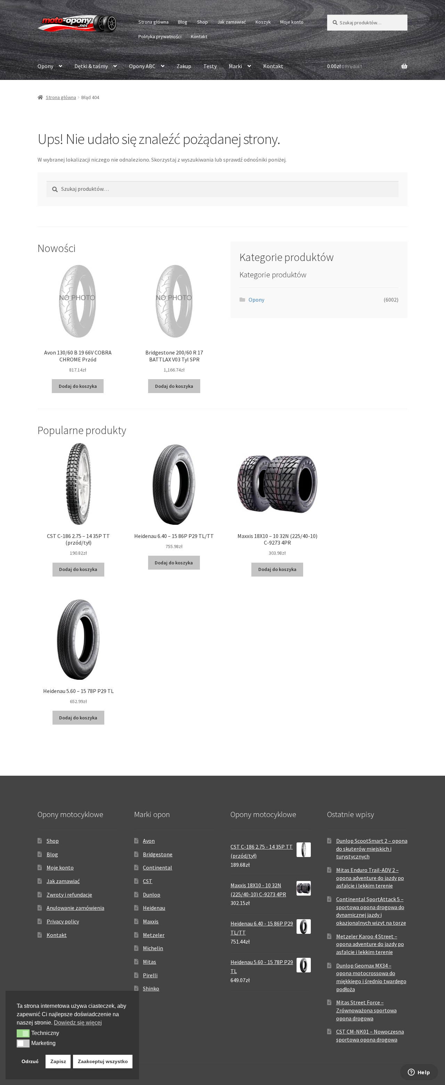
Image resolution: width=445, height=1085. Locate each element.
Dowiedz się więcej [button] (78, 1023)
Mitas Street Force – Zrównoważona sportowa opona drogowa (366, 1010)
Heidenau (154, 907)
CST (147, 881)
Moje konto (292, 22)
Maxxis (151, 921)
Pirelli (150, 975)
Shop (202, 22)
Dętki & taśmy (91, 66)
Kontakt (199, 36)
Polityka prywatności (159, 36)
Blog (182, 22)
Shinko (151, 988)
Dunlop (151, 894)
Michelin (153, 948)
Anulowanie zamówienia (75, 907)
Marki (235, 66)
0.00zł (344, 66)
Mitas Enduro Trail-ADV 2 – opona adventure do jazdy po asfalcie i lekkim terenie (370, 877)
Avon (149, 840)
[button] (23, 1033)
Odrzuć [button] (30, 1061)
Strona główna (153, 22)
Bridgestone (157, 854)
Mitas (149, 961)
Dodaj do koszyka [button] (78, 386)
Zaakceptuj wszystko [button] (103, 1061)
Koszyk (263, 22)
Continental (157, 867)
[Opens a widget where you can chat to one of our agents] (419, 1073)
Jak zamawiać (231, 22)
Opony (45, 66)
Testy (210, 66)
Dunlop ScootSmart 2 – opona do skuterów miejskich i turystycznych (371, 848)
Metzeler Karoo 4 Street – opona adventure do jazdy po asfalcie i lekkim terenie (370, 944)
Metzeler (153, 934)
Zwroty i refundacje (69, 894)
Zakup (184, 66)
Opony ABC (142, 66)
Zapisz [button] (58, 1061)
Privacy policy (63, 921)
